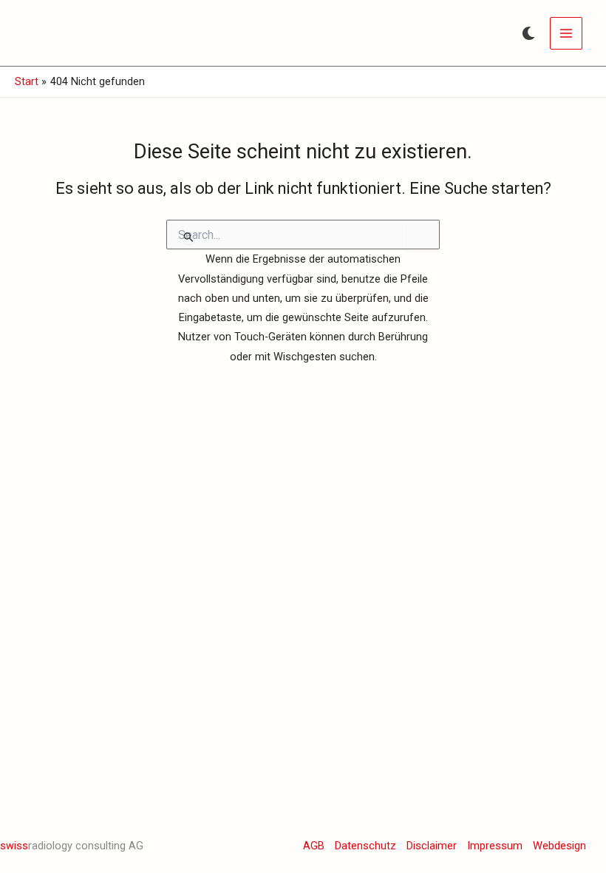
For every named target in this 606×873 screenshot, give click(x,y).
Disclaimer (431, 845)
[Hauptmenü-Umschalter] (566, 33)
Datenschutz (365, 845)
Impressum (494, 845)
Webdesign (559, 845)
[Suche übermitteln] (188, 237)
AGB (313, 845)
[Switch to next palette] (528, 33)
